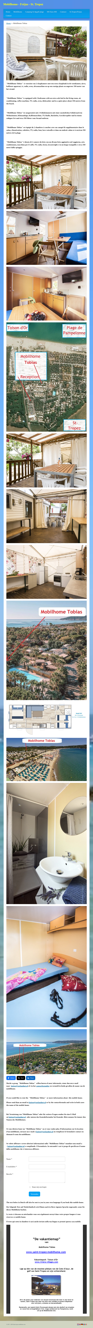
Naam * (9, 1159)
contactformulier (42, 1086)
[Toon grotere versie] (46, 53)
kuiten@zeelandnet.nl (19, 1086)
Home (8, 23)
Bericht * (9, 1174)
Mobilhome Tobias (20, 23)
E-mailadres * (11, 1167)
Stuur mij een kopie (39, 1187)
